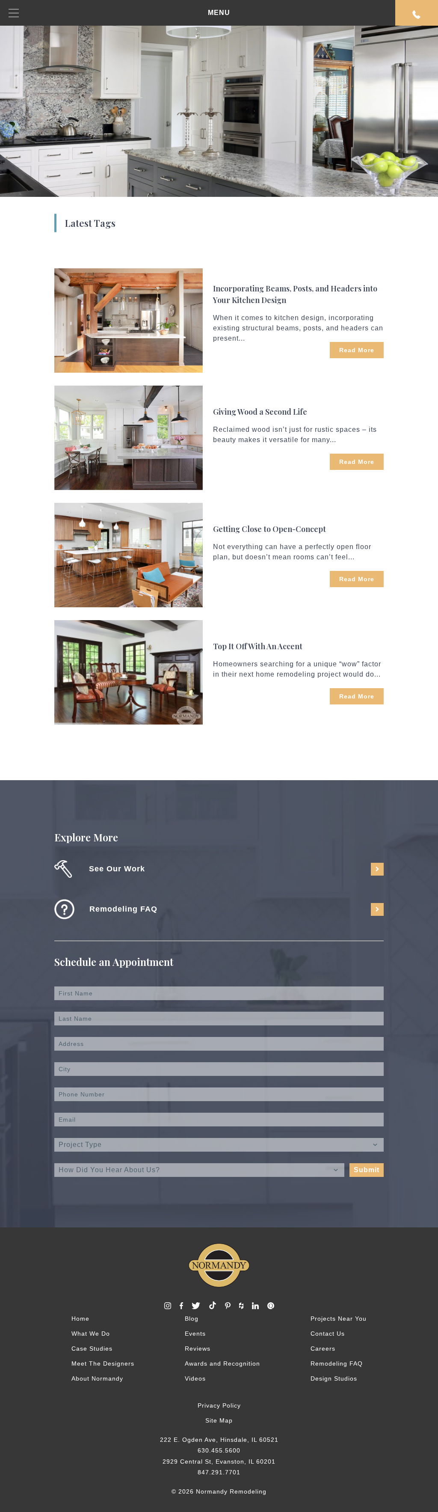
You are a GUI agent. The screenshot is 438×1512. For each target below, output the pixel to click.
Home (80, 1318)
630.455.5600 (219, 1450)
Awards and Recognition (222, 1363)
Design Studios (334, 1378)
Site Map (219, 1420)
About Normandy (97, 1378)
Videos (195, 1378)
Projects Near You (339, 1318)
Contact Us (328, 1333)
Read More (356, 350)
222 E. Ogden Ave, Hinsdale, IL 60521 (219, 1439)
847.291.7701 (219, 1472)
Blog (191, 1318)
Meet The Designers (102, 1363)
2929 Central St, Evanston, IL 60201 (219, 1461)
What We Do (90, 1333)
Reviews (197, 1348)
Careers (323, 1348)
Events (195, 1333)
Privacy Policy (219, 1405)
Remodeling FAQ (337, 1363)
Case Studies (91, 1348)
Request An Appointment (416, 13)
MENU (219, 12)
